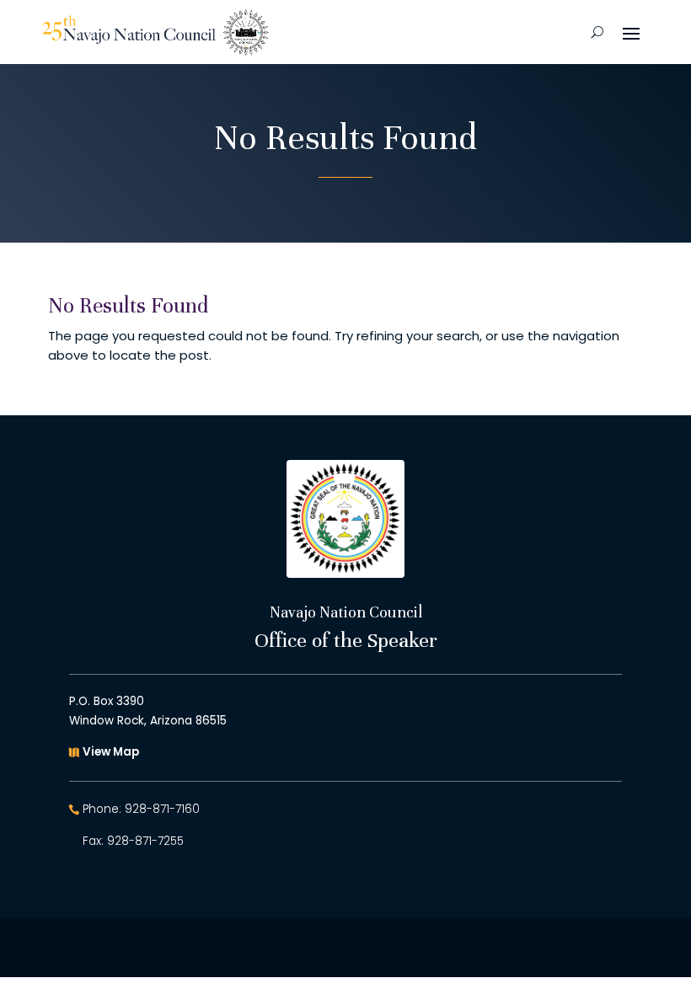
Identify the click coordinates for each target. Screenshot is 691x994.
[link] (155, 32)
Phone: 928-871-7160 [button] (141, 809)
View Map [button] (111, 752)
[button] (631, 32)
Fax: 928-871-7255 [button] (133, 841)
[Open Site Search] (597, 32)
